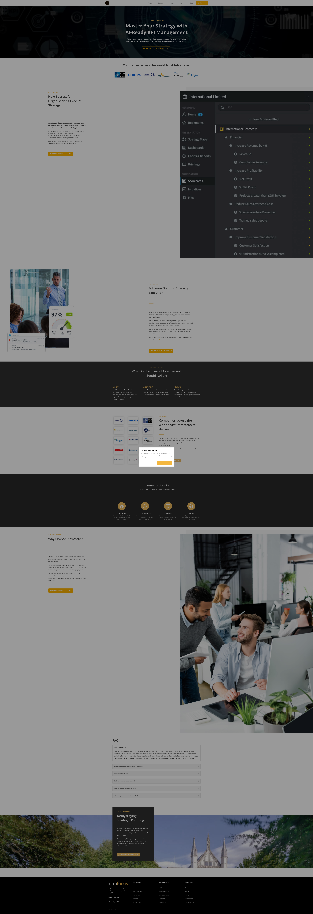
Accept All (164, 463)
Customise (148, 463)
